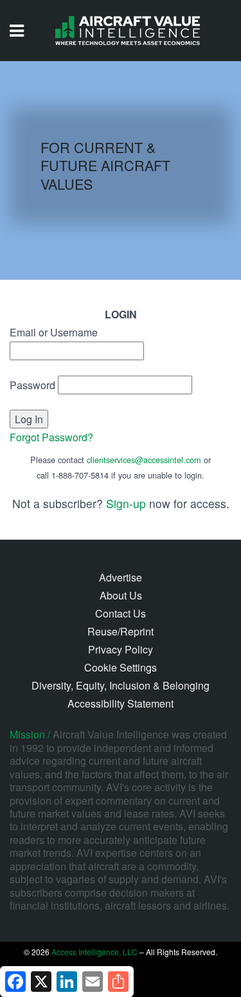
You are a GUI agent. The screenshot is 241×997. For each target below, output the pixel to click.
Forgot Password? (51, 437)
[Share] (118, 981)
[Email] (92, 981)
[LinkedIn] (67, 981)
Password (32, 385)
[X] (41, 981)
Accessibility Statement (120, 703)
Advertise (120, 577)
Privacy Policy (120, 649)
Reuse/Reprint (120, 631)
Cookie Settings (120, 667)
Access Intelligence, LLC (94, 951)
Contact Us (120, 613)
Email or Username (54, 332)
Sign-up (126, 503)
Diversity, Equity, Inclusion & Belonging (120, 685)
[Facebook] (15, 981)
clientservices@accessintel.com (144, 459)
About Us (121, 595)
